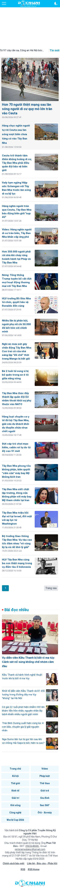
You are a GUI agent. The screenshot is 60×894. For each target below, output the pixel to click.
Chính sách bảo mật (13, 863)
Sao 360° (45, 805)
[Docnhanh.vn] (30, 884)
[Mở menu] (4, 3)
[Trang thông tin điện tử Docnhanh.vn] (29, 3)
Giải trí (15, 798)
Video (45, 768)
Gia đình (44, 798)
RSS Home (33, 869)
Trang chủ (15, 768)
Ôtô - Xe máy (45, 812)
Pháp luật (45, 776)
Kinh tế (15, 790)
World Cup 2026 (15, 820)
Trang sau (51, 588)
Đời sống (15, 805)
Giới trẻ (44, 790)
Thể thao (45, 783)
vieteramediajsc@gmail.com (30, 849)
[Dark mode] (56, 3)
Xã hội (15, 776)
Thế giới (15, 783)
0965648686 (32, 846)
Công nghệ (15, 812)
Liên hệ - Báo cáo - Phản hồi (42, 863)
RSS (23, 869)
